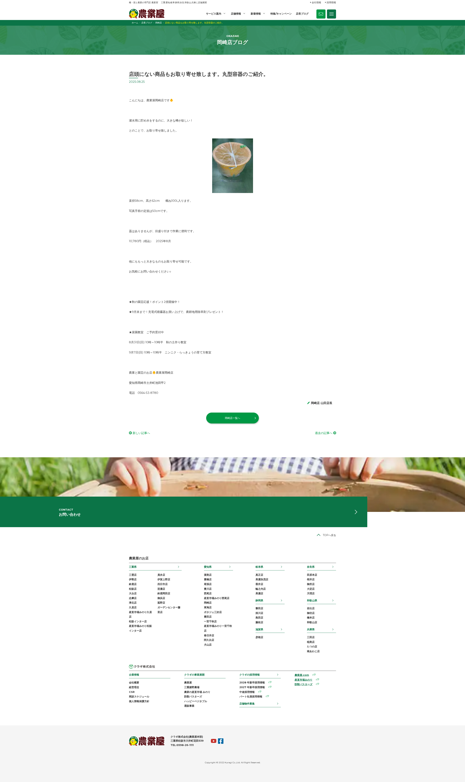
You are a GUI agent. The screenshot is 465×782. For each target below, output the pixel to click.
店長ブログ (302, 13)
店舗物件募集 (247, 703)
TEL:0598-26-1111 (182, 745)
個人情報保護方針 (139, 701)
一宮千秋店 (210, 621)
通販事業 (189, 705)
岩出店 (311, 608)
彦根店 (259, 637)
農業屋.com (302, 675)
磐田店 (259, 608)
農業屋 (188, 682)
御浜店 (161, 598)
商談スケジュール (139, 696)
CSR (132, 692)
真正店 (259, 574)
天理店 (311, 593)
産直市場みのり (303, 679)
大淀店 (311, 588)
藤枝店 (259, 622)
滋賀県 (259, 629)
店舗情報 (236, 13)
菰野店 (161, 602)
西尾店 (208, 593)
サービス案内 (213, 13)
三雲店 (133, 574)
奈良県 (311, 566)
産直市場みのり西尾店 (216, 598)
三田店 (311, 637)
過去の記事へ (323, 433)
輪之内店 (261, 588)
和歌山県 (312, 600)
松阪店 (133, 588)
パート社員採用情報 (250, 696)
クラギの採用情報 (249, 674)
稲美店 (311, 642)
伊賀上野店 (163, 579)
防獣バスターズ (193, 696)
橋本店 (311, 617)
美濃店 (259, 593)
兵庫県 (311, 629)
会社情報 (316, 2)
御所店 (311, 584)
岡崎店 (208, 602)
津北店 (133, 602)
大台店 (133, 593)
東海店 (208, 607)
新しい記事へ (141, 433)
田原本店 (312, 574)
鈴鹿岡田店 (163, 593)
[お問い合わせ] (321, 14)
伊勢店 (133, 579)
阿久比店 (209, 640)
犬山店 (208, 644)
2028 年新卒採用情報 (252, 682)
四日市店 (162, 584)
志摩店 (133, 598)
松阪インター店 (138, 621)
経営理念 (134, 687)
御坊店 (311, 613)
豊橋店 (208, 579)
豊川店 (208, 588)
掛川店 (259, 613)
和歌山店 (312, 622)
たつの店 (312, 646)
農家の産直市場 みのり (197, 692)
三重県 (133, 566)
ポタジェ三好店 (213, 612)
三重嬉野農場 (191, 687)
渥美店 (208, 574)
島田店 (259, 617)
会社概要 (134, 682)
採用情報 (331, 2)
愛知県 (208, 566)
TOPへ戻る (329, 535)
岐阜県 (259, 566)
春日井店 (209, 635)
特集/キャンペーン (281, 13)
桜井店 (311, 579)
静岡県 (259, 600)
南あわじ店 (313, 651)
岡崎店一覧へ (232, 418)
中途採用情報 (247, 692)
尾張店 (208, 584)
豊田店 (208, 616)
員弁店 (161, 574)
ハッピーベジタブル (195, 701)
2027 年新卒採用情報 (252, 687)
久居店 (133, 607)
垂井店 (259, 584)
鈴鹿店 (133, 584)
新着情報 (256, 13)
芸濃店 (161, 588)
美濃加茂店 (262, 579)
